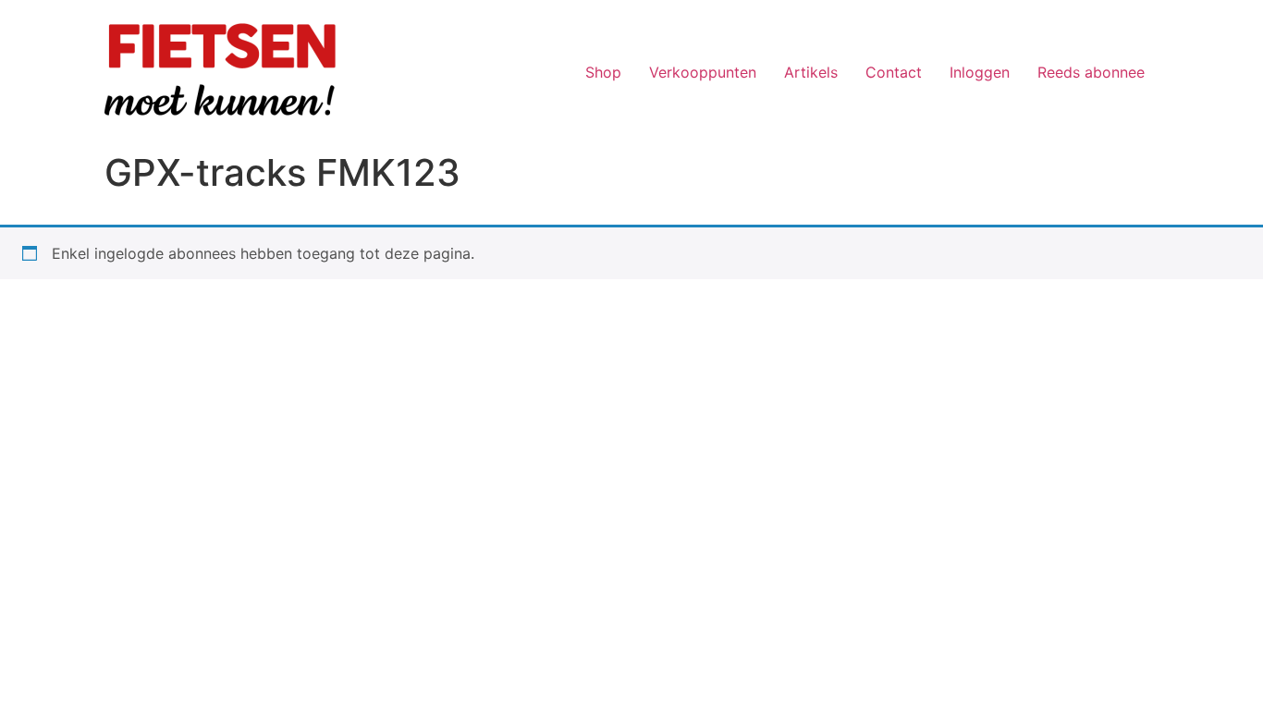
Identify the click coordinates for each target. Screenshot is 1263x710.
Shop (603, 72)
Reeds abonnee (1091, 72)
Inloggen (980, 72)
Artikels (811, 72)
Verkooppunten (702, 72)
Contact (893, 72)
